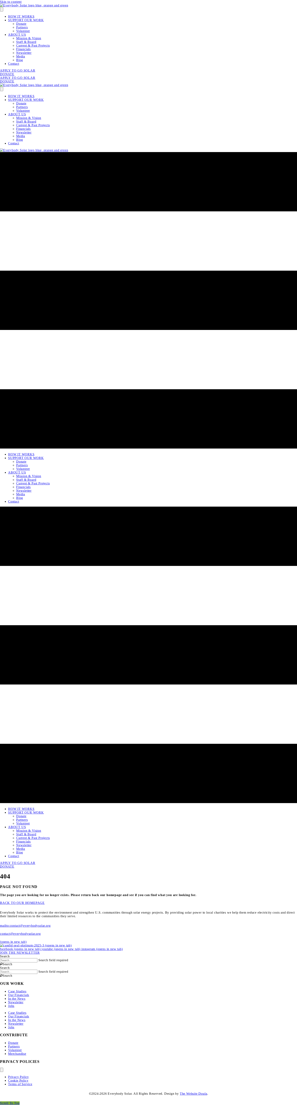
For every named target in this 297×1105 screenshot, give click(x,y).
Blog (19, 60)
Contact (13, 63)
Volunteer (23, 31)
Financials (23, 49)
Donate (21, 23)
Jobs (11, 1006)
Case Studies (17, 991)
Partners (22, 27)
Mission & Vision (28, 38)
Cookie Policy (18, 1080)
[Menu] (1, 9)
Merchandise (17, 1053)
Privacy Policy (18, 1077)
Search (5, 956)
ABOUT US (17, 34)
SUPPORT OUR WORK (26, 20)
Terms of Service (20, 1084)
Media (20, 56)
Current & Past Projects (33, 45)
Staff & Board (26, 42)
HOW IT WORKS (21, 16)
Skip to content (11, 1)
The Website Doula (193, 1093)
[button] (6, 964)
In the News (16, 998)
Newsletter (24, 52)
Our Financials (18, 995)
